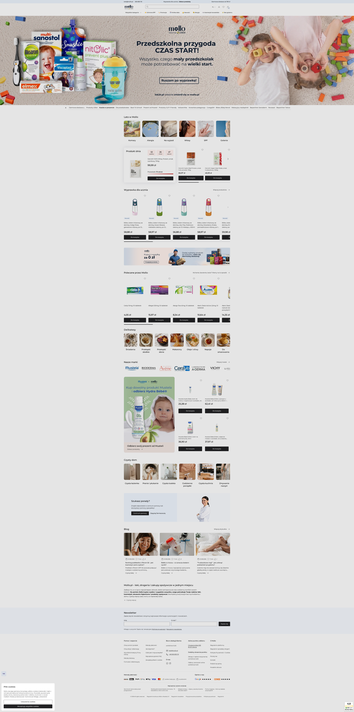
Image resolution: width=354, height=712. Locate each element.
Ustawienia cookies (28, 702)
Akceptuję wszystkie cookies (28, 706)
